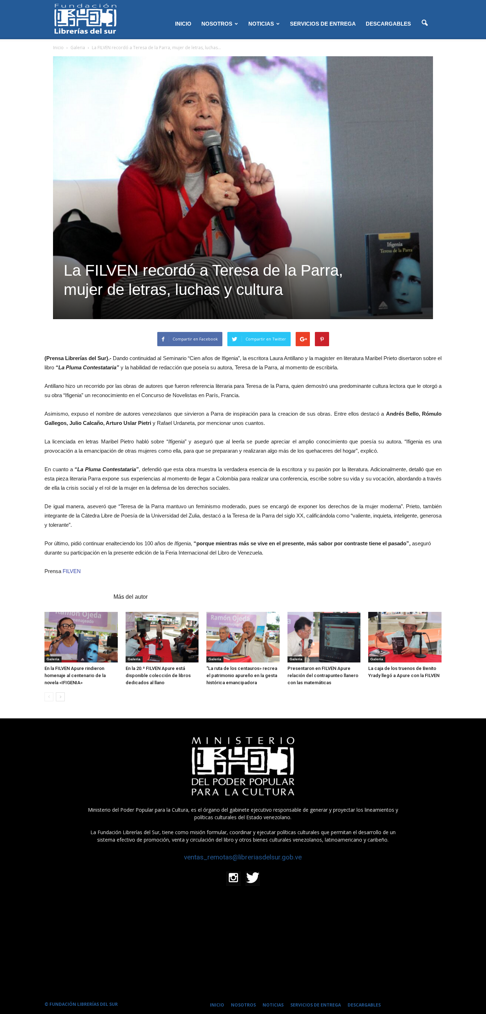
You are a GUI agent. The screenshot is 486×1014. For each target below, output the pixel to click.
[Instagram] (233, 879)
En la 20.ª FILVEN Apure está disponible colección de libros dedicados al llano (158, 675)
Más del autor (130, 597)
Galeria (53, 659)
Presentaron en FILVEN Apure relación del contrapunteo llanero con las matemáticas (322, 675)
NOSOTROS (216, 24)
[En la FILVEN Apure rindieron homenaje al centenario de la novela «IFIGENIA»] (81, 637)
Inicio (58, 48)
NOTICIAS (261, 24)
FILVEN (71, 571)
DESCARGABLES (388, 24)
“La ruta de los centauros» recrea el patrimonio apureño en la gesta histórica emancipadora (241, 675)
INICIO (183, 24)
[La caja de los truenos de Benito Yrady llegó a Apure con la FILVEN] (405, 637)
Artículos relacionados (77, 597)
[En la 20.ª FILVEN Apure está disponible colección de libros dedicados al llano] (162, 637)
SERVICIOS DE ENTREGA (323, 24)
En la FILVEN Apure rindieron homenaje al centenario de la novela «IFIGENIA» (75, 675)
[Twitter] (252, 879)
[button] (424, 23)
